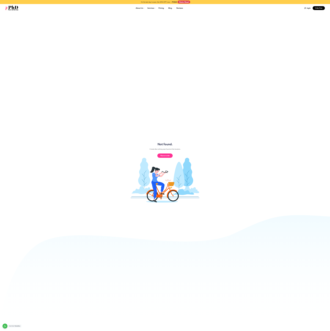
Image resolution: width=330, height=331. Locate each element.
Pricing (161, 8)
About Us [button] (139, 8)
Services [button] (150, 8)
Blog (170, 8)
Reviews (179, 8)
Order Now (318, 8)
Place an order (165, 156)
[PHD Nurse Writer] (11, 8)
